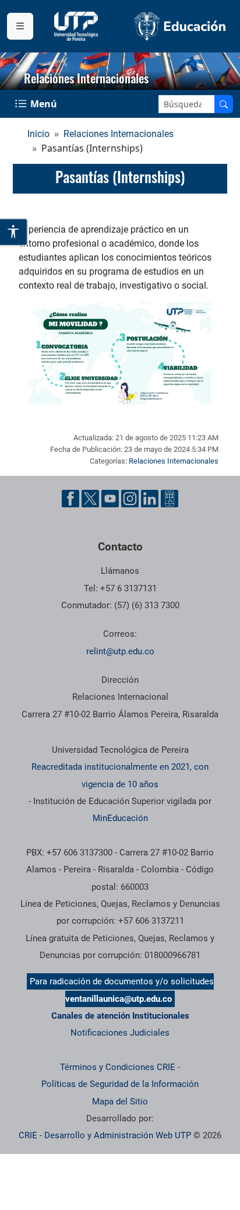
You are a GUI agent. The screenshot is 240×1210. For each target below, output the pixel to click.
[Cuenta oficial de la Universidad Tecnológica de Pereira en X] (90, 498)
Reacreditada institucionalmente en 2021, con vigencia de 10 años (120, 775)
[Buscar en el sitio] (223, 104)
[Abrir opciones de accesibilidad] (14, 232)
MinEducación (120, 818)
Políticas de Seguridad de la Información (120, 1084)
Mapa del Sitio (120, 1101)
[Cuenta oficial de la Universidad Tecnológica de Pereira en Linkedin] (149, 498)
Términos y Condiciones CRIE (117, 1067)
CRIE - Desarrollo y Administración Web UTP (105, 1135)
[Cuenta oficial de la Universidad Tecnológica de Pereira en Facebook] (70, 498)
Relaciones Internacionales (118, 133)
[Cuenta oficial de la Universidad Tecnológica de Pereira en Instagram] (130, 498)
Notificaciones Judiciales (120, 1032)
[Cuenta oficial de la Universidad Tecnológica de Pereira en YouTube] (110, 498)
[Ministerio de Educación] (180, 26)
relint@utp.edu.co (120, 651)
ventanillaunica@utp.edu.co (118, 999)
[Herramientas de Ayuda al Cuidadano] (169, 498)
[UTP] (77, 26)
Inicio (38, 133)
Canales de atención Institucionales (120, 1016)
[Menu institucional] (20, 26)
